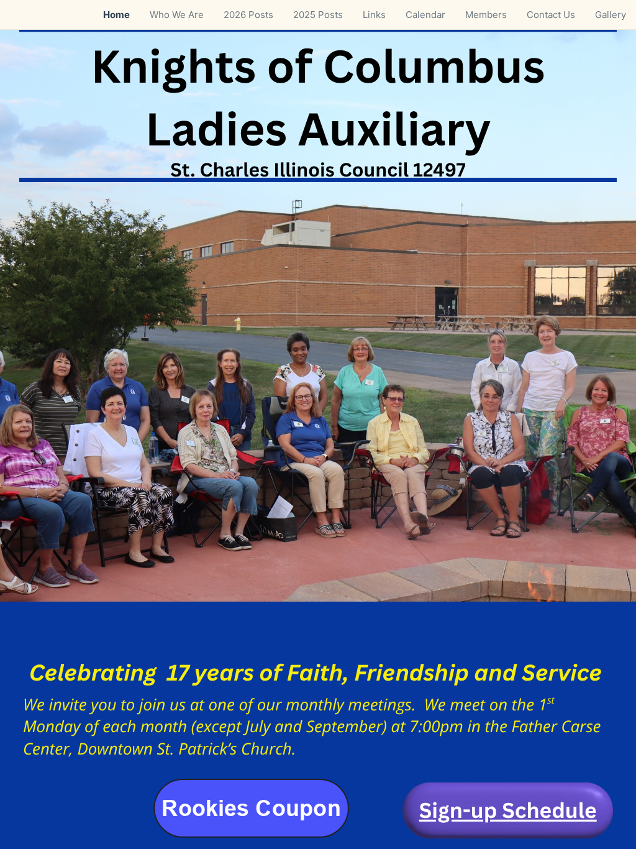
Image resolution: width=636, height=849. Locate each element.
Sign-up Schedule (508, 810)
